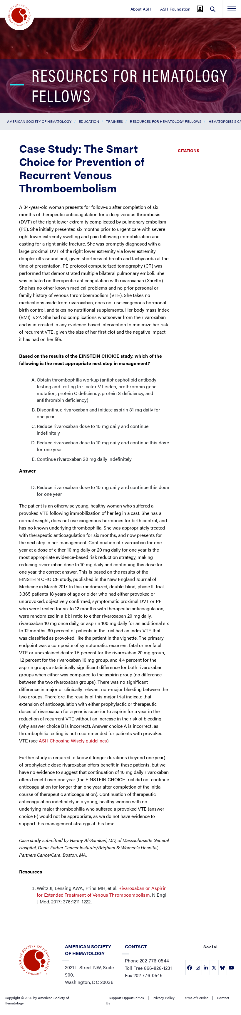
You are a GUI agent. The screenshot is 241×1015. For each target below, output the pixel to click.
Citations (188, 150)
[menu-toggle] (231, 8)
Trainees (114, 121)
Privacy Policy (164, 997)
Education (89, 121)
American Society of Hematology (39, 121)
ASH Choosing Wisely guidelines (73, 740)
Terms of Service (195, 997)
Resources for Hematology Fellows (165, 121)
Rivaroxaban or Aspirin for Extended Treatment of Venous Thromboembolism (102, 891)
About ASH (140, 9)
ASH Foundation (175, 9)
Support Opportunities (126, 997)
